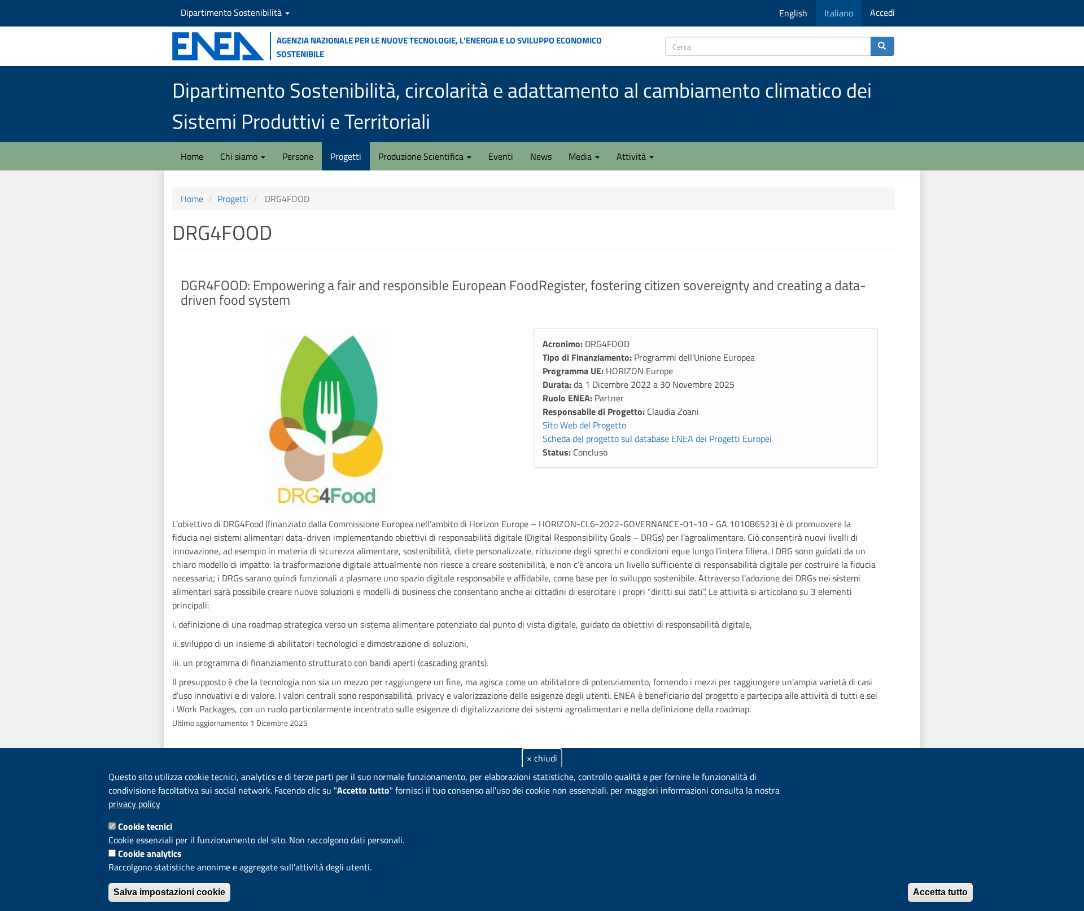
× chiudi (542, 758)
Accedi (882, 12)
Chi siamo (240, 156)
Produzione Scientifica (422, 156)
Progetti (345, 156)
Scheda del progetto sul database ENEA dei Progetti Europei (657, 438)
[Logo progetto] (344, 418)
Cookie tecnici (145, 826)
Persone (297, 156)
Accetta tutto (940, 892)
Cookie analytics (150, 853)
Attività (632, 156)
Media (581, 156)
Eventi (500, 156)
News (541, 156)
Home (192, 156)
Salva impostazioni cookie (169, 892)
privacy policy (134, 804)
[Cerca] (882, 46)
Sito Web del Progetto (584, 425)
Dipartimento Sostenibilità (232, 12)
